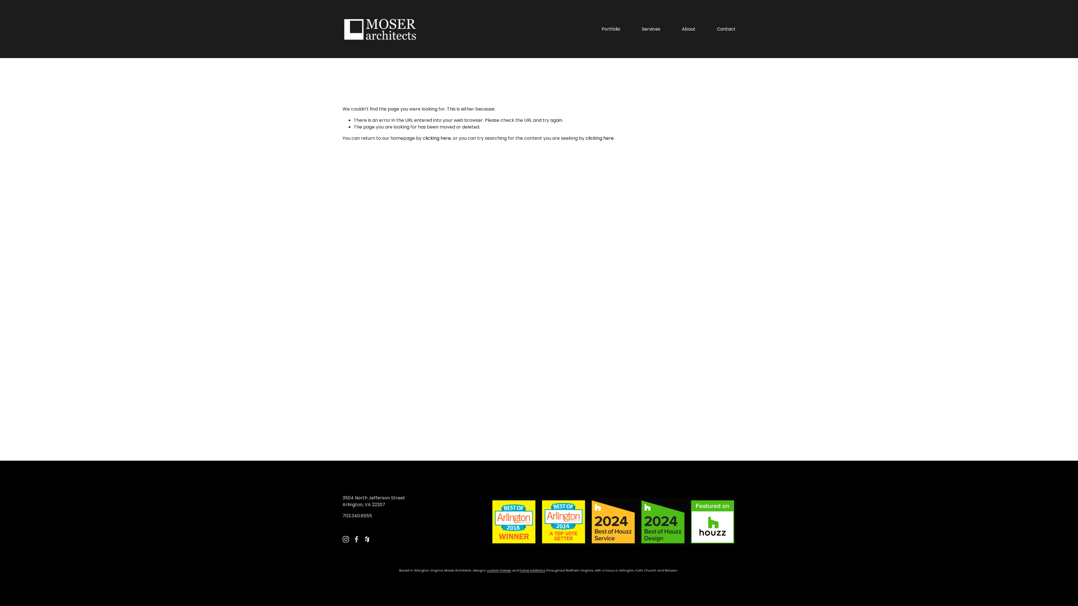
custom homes (499, 570)
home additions (532, 570)
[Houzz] (367, 539)
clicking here (437, 138)
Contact (726, 29)
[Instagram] (345, 539)
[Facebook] (356, 539)
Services (651, 29)
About (688, 29)
